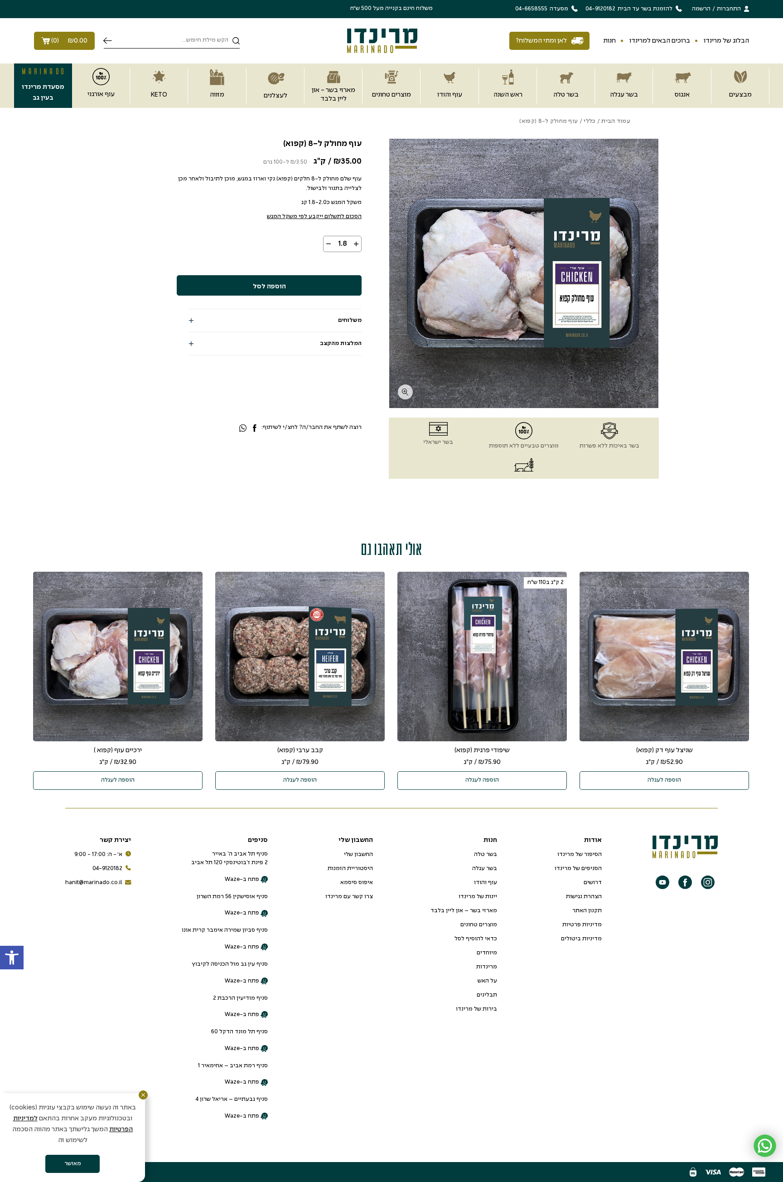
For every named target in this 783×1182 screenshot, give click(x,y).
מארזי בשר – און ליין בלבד (463, 911)
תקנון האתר (587, 911)
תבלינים (487, 995)
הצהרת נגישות (584, 897)
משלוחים (350, 320)
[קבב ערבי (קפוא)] (300, 656)
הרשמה (701, 9)
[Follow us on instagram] (708, 882)
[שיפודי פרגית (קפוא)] (482, 656)
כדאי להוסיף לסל (475, 939)
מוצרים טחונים (478, 925)
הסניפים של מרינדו (578, 868)
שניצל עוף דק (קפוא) (664, 750)
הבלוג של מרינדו (726, 41)
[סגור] (143, 1094)
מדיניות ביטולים (581, 939)
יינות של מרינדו (478, 897)
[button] (12, 957)
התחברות (729, 9)
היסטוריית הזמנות (350, 868)
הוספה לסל (269, 286)
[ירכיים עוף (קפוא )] (118, 656)
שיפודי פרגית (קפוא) (482, 750)
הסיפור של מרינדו (579, 854)
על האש (487, 981)
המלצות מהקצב (341, 343)
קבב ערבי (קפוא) (300, 750)
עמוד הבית (615, 121)
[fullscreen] (405, 391)
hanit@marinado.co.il (93, 882)
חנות (609, 41)
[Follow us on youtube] (662, 882)
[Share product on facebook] (254, 428)
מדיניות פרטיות (582, 925)
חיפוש (107, 41)
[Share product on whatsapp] (242, 428)
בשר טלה (485, 854)
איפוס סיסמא (356, 882)
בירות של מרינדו (476, 1009)
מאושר (72, 1164)
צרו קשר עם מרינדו (349, 897)
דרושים (593, 882)
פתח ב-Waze (242, 879)
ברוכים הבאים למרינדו (659, 41)
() (69, 41)
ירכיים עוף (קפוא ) (118, 750)
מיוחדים (487, 953)
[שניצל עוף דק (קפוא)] (664, 656)
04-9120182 (107, 868)
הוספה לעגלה (664, 780)
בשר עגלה (484, 868)
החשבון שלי (358, 854)
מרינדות (486, 967)
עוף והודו (485, 882)
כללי (589, 121)
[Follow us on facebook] (685, 882)
